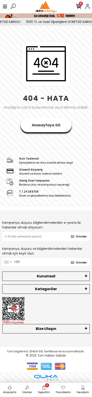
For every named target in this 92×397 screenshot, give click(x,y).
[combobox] (7, 262)
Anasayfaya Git (46, 125)
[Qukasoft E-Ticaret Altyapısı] (46, 377)
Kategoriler (46, 289)
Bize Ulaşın (46, 328)
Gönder (81, 236)
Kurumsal (46, 276)
